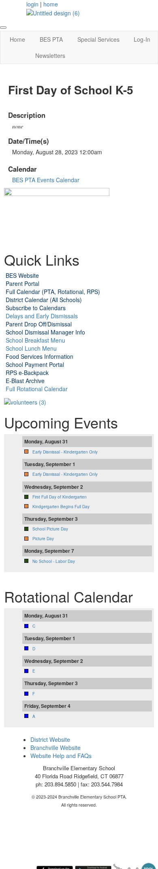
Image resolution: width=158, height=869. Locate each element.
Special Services (98, 39)
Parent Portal (22, 283)
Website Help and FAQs (61, 756)
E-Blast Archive (25, 381)
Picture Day (43, 538)
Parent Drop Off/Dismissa (38, 324)
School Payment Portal (35, 364)
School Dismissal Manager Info (45, 332)
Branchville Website (55, 747)
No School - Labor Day (53, 561)
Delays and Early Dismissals (41, 316)
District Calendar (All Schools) (44, 300)
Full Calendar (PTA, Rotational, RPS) (53, 292)
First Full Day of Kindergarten (59, 497)
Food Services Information (39, 356)
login (32, 4)
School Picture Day (50, 529)
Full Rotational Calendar (37, 389)
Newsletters (50, 55)
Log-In (142, 39)
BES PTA (51, 39)
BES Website (22, 275)
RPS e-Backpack (27, 372)
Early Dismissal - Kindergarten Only (65, 452)
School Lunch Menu (30, 348)
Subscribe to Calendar (34, 308)
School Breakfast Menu (35, 340)
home (50, 4)
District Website (50, 739)
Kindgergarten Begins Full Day (61, 506)
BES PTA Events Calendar (45, 180)
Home (17, 39)
